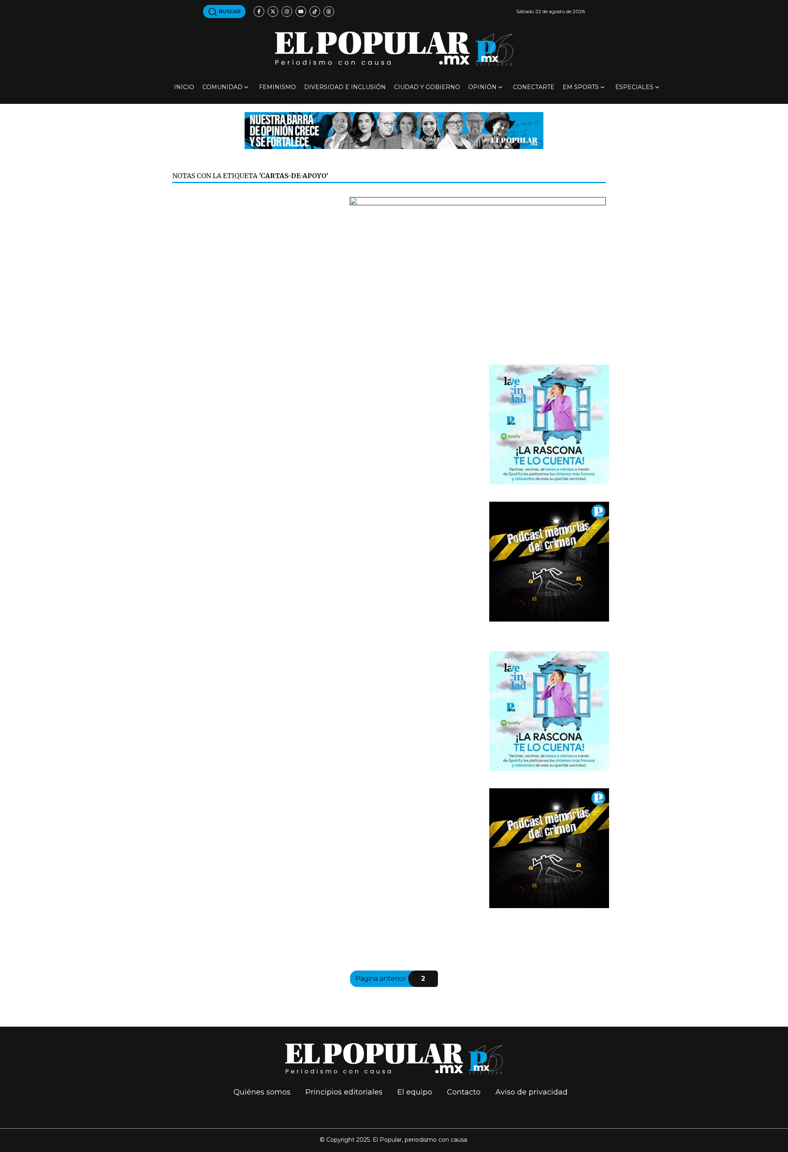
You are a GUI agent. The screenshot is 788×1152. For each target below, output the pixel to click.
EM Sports (581, 87)
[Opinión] (394, 130)
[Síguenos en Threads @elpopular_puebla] (328, 11)
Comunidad (222, 87)
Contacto (464, 1092)
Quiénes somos (262, 1092)
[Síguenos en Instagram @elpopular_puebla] (287, 11)
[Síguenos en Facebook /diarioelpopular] (259, 11)
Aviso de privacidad (531, 1092)
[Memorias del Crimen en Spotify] (549, 561)
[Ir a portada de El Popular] (394, 48)
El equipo (414, 1092)
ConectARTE (533, 87)
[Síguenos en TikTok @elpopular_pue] (314, 11)
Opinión (482, 87)
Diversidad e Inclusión (345, 87)
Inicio (184, 87)
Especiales (634, 87)
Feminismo (277, 87)
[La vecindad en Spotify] (549, 424)
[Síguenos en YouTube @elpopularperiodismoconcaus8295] (301, 11)
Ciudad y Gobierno (427, 87)
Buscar (229, 11)
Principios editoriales (344, 1092)
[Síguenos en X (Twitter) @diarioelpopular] (273, 11)
